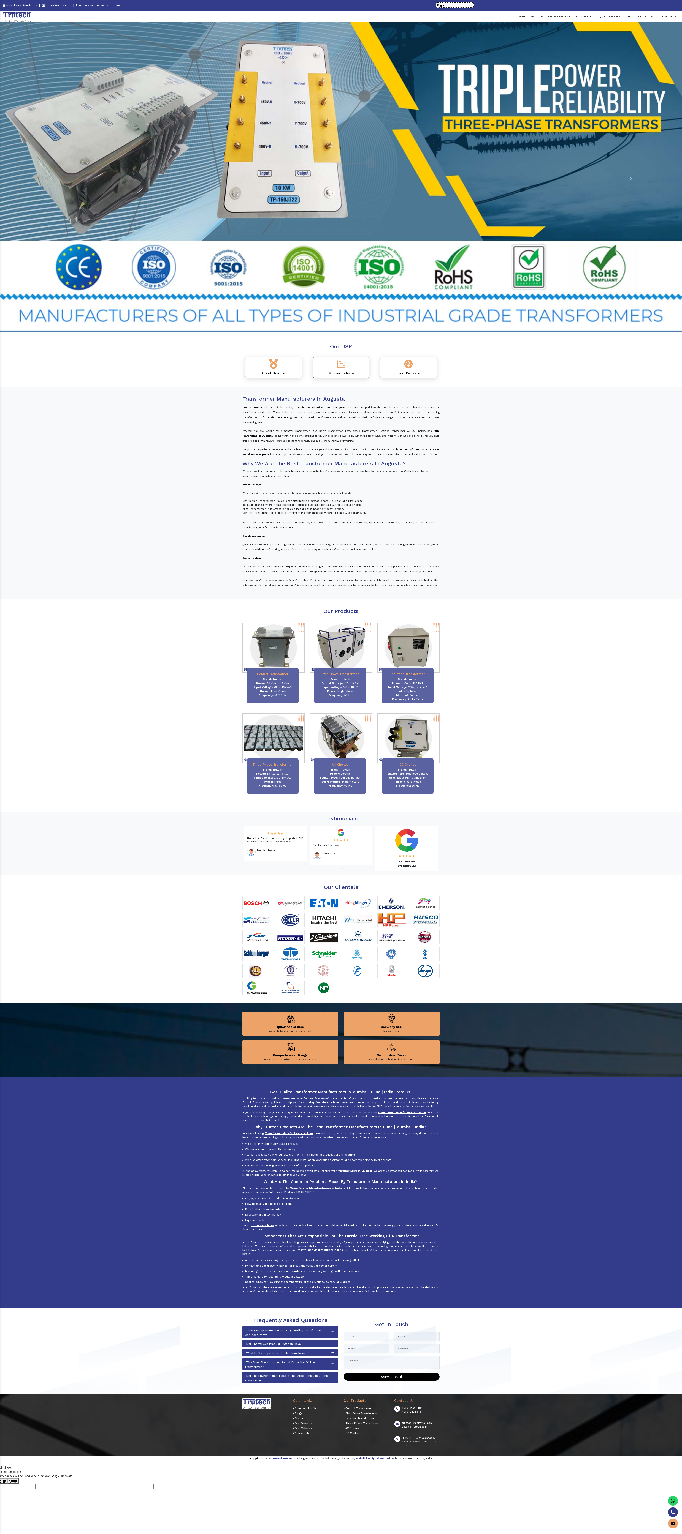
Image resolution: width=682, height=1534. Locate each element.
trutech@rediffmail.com (21, 5)
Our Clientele (585, 16)
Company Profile (305, 1408)
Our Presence (303, 1423)
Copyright (256, 1458)
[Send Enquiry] (673, 1523)
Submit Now (390, 1376)
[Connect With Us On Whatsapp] (673, 1501)
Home (522, 16)
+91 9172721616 (111, 5)
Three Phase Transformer (362, 1423)
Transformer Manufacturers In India (320, 1250)
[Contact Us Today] (673, 1512)
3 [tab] (342, 868)
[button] (51, 178)
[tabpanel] (275, 843)
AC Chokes (352, 1428)
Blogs (298, 1413)
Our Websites (667, 16)
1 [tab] (337, 868)
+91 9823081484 (412, 1407)
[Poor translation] (13, 1481)
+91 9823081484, (89, 5)
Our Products (558, 16)
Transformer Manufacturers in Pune (402, 1112)
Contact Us (645, 16)
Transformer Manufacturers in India (339, 1102)
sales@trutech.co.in (58, 5)
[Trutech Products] (17, 16)
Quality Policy (610, 16)
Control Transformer (359, 1408)
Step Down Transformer (361, 1413)
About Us (537, 16)
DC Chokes (352, 1433)
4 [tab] (345, 868)
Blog (628, 16)
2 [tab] (339, 868)
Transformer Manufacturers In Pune (289, 1133)
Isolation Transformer (359, 1418)
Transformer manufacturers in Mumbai (346, 1170)
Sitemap (299, 1418)
